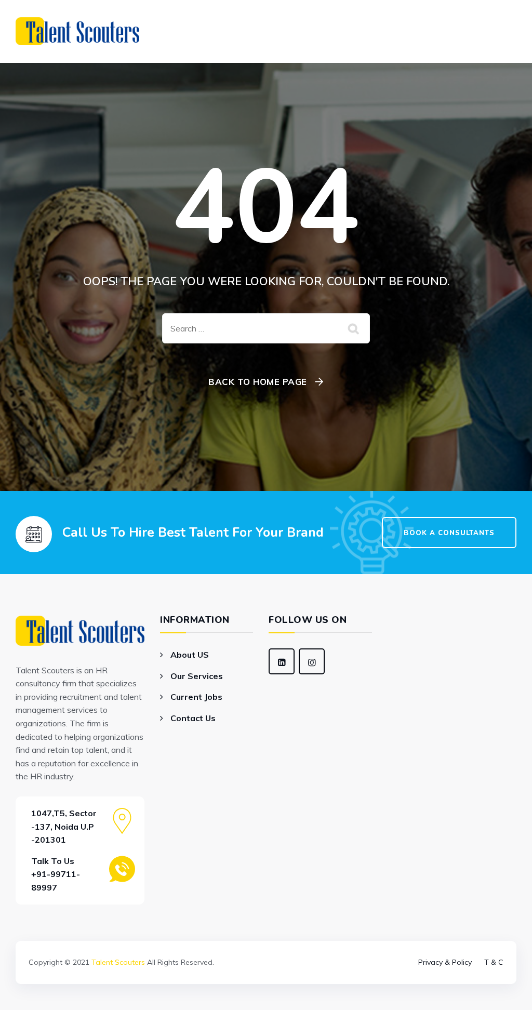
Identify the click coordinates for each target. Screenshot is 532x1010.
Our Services (196, 676)
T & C (493, 962)
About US (189, 654)
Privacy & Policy (445, 962)
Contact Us (193, 718)
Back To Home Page (257, 381)
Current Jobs (196, 697)
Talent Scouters (118, 962)
